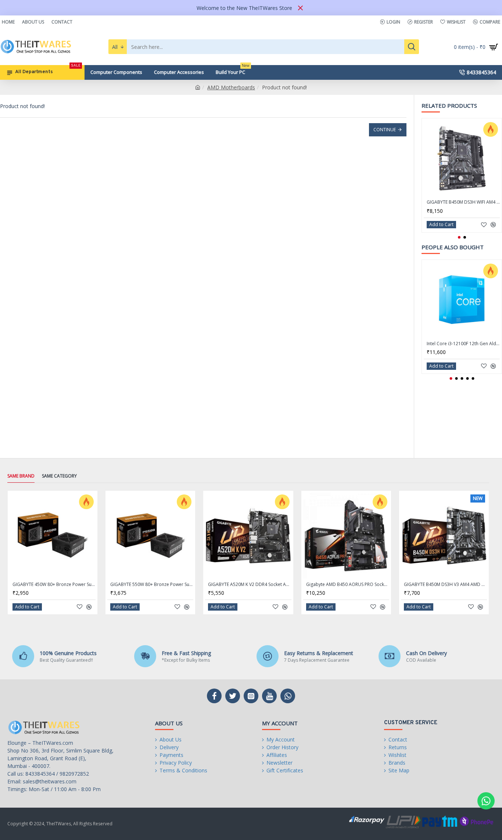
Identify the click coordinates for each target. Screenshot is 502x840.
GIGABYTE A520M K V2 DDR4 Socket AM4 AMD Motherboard (249, 584)
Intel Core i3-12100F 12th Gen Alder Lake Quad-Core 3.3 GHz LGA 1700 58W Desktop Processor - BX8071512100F (463, 344)
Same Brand (21, 476)
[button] (459, 237)
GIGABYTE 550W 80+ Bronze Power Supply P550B (151, 584)
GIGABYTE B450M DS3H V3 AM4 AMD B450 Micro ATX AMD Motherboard (445, 584)
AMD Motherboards (231, 87)
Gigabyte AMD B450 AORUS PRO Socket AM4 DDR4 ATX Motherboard (347, 584)
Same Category (59, 476)
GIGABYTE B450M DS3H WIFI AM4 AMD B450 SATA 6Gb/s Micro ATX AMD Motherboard (463, 202)
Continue (384, 129)
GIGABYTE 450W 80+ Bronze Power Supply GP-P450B (54, 584)
